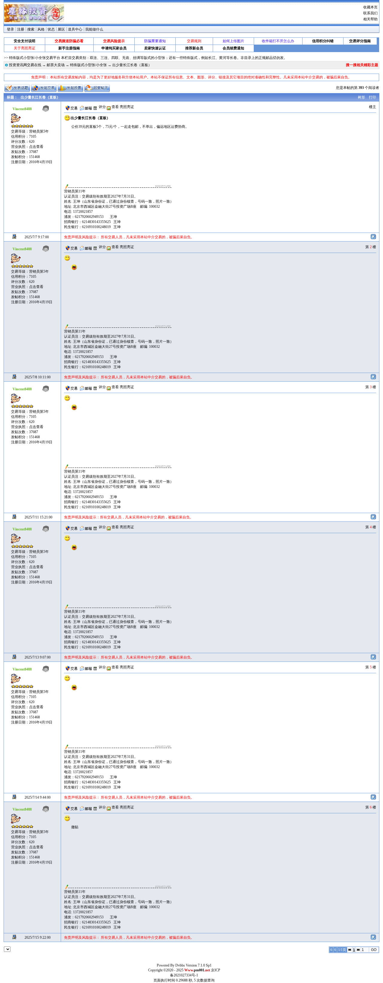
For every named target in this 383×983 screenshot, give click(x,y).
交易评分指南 (360, 41)
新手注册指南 (69, 48)
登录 (10, 29)
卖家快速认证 (155, 48)
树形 (361, 97)
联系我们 (370, 13)
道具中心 (75, 29)
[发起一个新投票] (70, 88)
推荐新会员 (194, 48)
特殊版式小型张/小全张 (88, 65)
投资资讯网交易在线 (25, 65)
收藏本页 (370, 7)
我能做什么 (94, 29)
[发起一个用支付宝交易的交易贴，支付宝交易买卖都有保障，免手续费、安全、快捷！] (44, 88)
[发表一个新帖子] (17, 88)
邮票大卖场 (56, 65)
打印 (372, 97)
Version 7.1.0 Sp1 (199, 965)
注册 (20, 29)
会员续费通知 (233, 48)
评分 (102, 107)
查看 (115, 107)
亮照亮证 (127, 107)
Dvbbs (180, 965)
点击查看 (36, 147)
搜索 (30, 29)
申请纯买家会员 (114, 48)
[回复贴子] (97, 88)
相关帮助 (370, 19)
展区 (61, 29)
